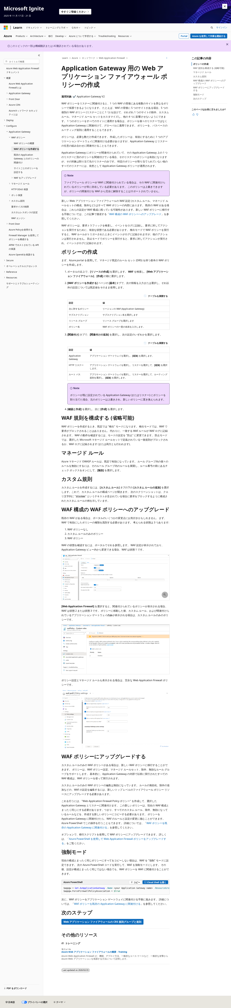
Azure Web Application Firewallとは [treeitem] (21, 85)
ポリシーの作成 (201, 63)
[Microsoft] (6, 28)
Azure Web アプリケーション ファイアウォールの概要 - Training (94, 951)
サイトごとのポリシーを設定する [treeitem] (26, 170)
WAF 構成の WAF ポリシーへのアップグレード (135, 214)
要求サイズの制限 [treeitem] (20, 206)
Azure (75, 57)
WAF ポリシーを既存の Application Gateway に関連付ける (107, 904)
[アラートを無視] (224, 6)
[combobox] (21, 61)
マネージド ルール (202, 72)
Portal (184, 36)
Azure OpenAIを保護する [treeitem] (22, 254)
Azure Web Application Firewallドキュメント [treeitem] (22, 70)
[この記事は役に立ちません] (197, 114)
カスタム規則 (199, 76)
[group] (115, 890)
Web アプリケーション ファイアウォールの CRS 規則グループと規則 (102, 922)
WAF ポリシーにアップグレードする (209, 89)
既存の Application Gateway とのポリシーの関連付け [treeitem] (26, 158)
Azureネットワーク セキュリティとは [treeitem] (23, 112)
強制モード (198, 94)
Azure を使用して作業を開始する (209, 36)
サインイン (221, 27)
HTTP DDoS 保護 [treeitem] (19, 189)
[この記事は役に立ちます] (193, 114)
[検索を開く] (212, 27)
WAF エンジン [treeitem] (18, 218)
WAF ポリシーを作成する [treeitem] (26, 148)
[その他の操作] (167, 58)
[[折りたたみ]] (39, 55)
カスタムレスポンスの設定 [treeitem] (24, 212)
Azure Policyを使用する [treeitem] (21, 229)
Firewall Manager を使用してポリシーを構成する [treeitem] (24, 237)
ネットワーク (88, 57)
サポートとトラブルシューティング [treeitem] (22, 285)
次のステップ (199, 98)
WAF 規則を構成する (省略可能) (208, 68)
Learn (65, 57)
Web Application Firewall (112, 57)
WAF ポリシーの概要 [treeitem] (24, 143)
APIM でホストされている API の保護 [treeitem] (24, 246)
